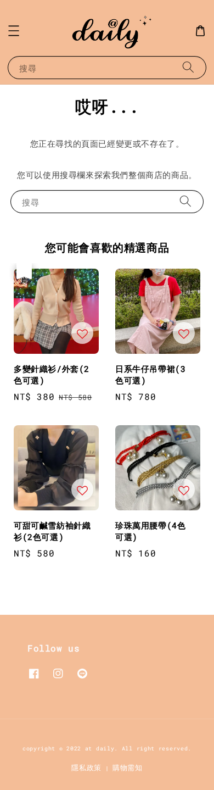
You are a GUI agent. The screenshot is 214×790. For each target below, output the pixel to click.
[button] (14, 31)
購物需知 (127, 767)
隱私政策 (86, 767)
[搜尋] (188, 67)
